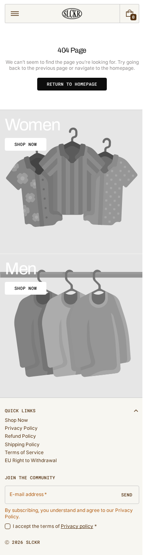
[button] (14, 13)
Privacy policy (77, 526)
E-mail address (27, 494)
